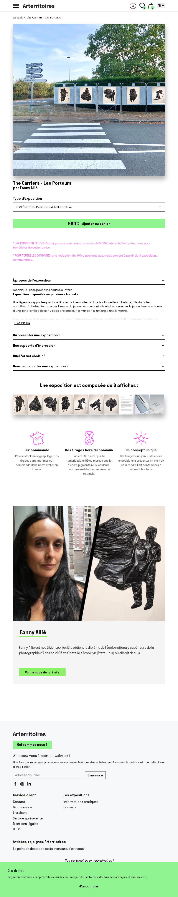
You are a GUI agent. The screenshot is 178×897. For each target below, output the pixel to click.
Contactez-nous (132, 243)
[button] (142, 5)
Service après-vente (28, 818)
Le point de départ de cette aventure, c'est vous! (49, 849)
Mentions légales (25, 824)
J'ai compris (89, 886)
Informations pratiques (80, 802)
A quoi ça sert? (137, 877)
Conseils (69, 807)
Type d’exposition (27, 198)
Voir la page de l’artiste (42, 672)
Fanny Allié (29, 188)
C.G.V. (16, 829)
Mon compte (22, 807)
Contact (19, 802)
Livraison (20, 813)
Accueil (18, 17)
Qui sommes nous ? (32, 745)
